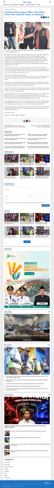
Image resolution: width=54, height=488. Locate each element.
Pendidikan (6, 471)
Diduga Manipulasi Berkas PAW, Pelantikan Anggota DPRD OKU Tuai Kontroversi (23, 386)
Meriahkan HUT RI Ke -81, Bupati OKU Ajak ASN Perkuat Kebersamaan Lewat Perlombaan (11, 164)
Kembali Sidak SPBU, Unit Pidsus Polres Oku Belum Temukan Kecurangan (40, 125)
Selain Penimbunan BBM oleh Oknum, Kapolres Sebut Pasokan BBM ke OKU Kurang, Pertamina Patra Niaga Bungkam (38, 143)
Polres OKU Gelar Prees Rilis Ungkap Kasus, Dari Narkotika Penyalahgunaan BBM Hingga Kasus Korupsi (14, 147)
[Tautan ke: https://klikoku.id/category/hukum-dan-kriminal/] (49, 394)
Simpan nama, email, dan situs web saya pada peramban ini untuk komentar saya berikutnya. (25, 202)
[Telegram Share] (46, 17)
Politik (5, 473)
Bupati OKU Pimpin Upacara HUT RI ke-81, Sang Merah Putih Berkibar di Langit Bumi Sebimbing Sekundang (27, 380)
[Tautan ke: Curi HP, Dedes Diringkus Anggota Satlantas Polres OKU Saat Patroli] (7, 439)
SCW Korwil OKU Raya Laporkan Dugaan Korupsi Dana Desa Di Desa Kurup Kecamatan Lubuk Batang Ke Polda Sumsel (26, 389)
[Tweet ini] (44, 17)
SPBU (17, 115)
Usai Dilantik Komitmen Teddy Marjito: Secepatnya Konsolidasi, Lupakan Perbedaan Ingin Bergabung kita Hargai (26, 336)
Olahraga (6, 469)
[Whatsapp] (48, 17)
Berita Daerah (7, 462)
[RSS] (29, 121)
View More (27, 241)
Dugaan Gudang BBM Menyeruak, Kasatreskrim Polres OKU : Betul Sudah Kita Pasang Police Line (29, 451)
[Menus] (4, 1)
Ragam (10, 17)
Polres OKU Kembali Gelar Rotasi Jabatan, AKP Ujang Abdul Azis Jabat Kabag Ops (14, 135)
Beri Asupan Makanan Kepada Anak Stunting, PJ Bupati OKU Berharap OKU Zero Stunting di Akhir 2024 (14, 126)
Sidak (13, 115)
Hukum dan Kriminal (8, 466)
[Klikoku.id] (27, 2)
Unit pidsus (22, 115)
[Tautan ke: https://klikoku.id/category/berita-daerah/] (49, 345)
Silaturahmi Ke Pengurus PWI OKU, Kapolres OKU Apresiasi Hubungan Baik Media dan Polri (14, 143)
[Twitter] (27, 121)
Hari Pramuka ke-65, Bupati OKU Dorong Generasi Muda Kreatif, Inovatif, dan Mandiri (25, 383)
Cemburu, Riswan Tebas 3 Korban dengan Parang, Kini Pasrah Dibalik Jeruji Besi (15, 139)
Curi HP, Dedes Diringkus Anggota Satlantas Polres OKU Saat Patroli (37, 139)
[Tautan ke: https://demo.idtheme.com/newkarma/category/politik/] (49, 312)
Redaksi (22, 486)
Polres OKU (7, 115)
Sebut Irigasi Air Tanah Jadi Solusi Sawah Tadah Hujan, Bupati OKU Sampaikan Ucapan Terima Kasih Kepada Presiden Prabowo (27, 377)
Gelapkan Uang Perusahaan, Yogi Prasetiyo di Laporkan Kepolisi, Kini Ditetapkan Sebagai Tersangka (38, 135)
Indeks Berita (16, 486)
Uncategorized (7, 477)
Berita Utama (6, 17)
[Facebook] (24, 121)
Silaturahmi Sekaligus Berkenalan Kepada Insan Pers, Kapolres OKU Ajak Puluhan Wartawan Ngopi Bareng (39, 147)
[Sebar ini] (41, 17)
